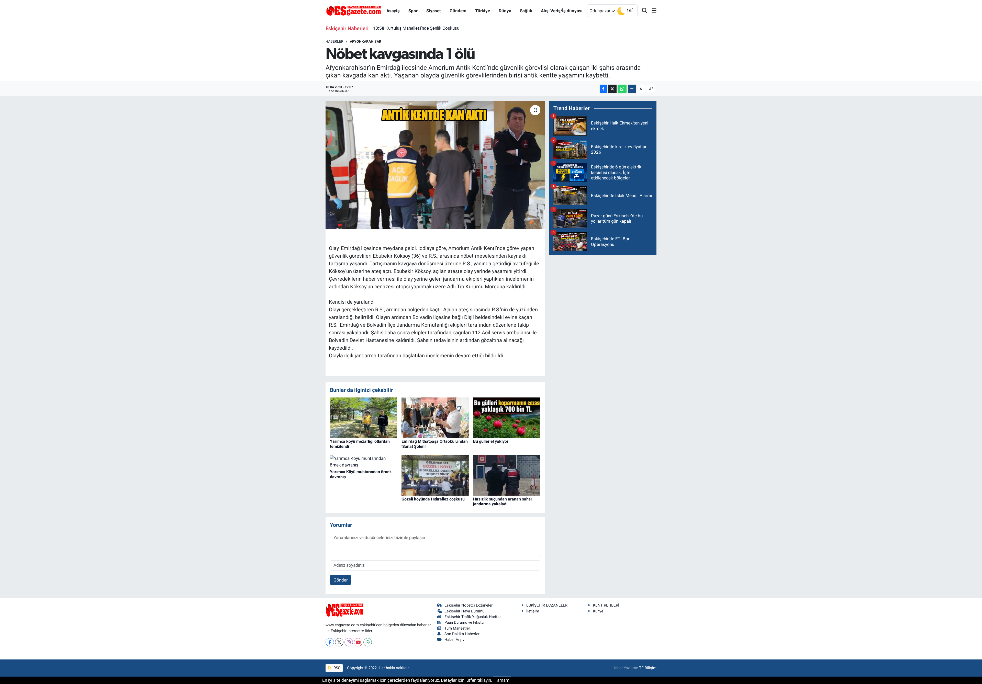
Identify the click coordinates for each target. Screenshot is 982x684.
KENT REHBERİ (606, 605)
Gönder (340, 580)
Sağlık (526, 10)
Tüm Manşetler (457, 628)
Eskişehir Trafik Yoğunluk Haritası (473, 616)
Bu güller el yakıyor (490, 441)
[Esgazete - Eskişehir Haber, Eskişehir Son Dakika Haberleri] (354, 10)
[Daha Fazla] (632, 89)
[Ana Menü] (651, 10)
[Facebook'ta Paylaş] (603, 89)
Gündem (458, 10)
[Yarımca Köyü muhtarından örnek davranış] (363, 461)
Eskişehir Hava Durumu (464, 611)
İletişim (532, 611)
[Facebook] (330, 642)
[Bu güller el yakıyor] (506, 417)
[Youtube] (358, 642)
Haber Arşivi (454, 639)
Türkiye (482, 10)
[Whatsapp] (367, 642)
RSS (336, 668)
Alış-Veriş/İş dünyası (562, 10)
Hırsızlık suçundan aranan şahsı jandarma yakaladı (502, 501)
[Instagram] (348, 642)
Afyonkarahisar (365, 41)
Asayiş (393, 10)
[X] (339, 642)
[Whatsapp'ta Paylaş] (622, 89)
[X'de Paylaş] (612, 89)
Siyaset (433, 10)
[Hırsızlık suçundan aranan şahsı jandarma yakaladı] (506, 475)
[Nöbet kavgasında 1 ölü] (435, 165)
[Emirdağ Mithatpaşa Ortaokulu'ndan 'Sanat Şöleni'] (435, 417)
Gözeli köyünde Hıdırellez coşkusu (433, 499)
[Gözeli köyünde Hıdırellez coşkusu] (435, 475)
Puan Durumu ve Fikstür (464, 622)
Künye (598, 611)
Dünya (505, 10)
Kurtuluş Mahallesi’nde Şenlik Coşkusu (416, 28)
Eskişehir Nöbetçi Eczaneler (468, 605)
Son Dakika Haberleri (462, 634)
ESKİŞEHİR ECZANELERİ (547, 605)
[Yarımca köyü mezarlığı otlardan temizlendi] (363, 417)
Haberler (334, 41)
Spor (413, 10)
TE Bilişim (647, 668)
